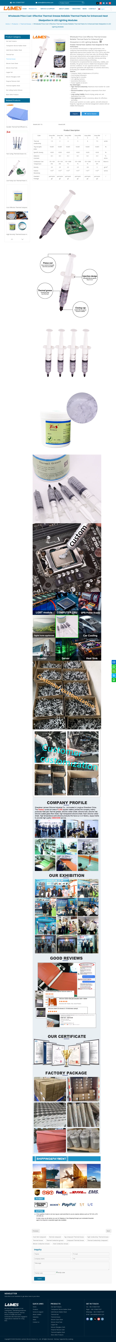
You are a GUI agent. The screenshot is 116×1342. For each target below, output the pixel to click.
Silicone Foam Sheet (12, 63)
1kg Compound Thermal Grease (74, 1237)
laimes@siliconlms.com (45, 3)
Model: (35, 124)
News (34, 1319)
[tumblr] (101, 3)
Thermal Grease (10, 59)
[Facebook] (107, 3)
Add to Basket (91, 114)
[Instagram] (102, 1319)
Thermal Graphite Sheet (13, 86)
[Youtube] (98, 1319)
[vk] (110, 3)
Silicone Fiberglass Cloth (13, 77)
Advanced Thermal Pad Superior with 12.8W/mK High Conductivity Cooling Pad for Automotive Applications (17, 207)
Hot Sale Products (11, 41)
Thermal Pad (10, 54)
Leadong (70, 1339)
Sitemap (56, 1339)
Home (34, 1307)
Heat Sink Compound (39, 1237)
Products (35, 1309)
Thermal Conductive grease (55, 1240)
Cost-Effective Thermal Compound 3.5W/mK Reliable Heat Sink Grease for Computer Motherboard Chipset (17, 127)
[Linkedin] (104, 3)
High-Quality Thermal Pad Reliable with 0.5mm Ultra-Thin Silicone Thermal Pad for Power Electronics (17, 234)
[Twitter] (97, 3)
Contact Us (36, 1322)
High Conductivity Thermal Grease (98, 1237)
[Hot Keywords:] (82, 2)
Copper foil (9, 72)
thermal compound (55, 1237)
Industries (36, 1317)
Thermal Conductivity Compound (97, 1240)
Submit (40, 1279)
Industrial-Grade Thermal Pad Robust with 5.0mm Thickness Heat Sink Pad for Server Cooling (17, 180)
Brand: (61, 124)
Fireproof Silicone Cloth (13, 81)
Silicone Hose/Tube (11, 68)
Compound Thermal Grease (75, 1240)
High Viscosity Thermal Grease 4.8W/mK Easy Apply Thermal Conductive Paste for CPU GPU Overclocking (17, 154)
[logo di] (12, 1305)
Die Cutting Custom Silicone (14, 90)
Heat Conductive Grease (60, 1244)
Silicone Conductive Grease (41, 1244)
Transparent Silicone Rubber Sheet (16, 45)
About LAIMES (37, 1314)
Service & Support (38, 1312)
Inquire (75, 114)
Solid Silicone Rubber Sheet (14, 50)
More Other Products (12, 94)
